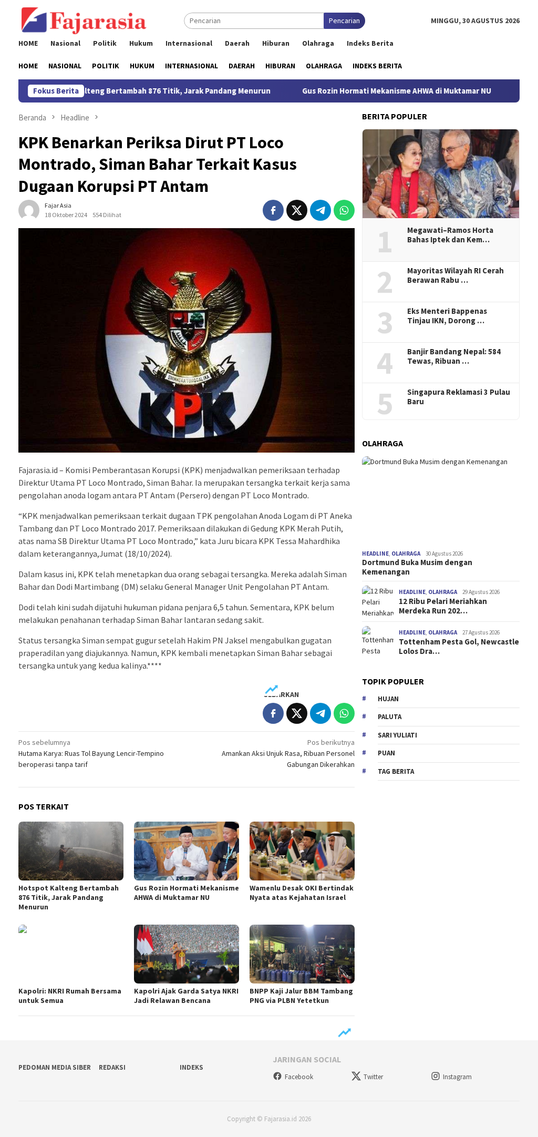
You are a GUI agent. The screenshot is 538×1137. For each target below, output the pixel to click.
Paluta (389, 716)
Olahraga (405, 553)
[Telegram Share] (320, 210)
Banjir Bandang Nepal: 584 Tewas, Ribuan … (454, 356)
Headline (375, 553)
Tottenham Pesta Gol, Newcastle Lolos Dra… (459, 646)
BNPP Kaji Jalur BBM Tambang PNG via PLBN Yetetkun (301, 995)
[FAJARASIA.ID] (84, 20)
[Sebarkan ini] (273, 210)
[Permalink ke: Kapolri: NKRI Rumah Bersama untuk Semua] (70, 954)
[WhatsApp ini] (344, 210)
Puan (386, 753)
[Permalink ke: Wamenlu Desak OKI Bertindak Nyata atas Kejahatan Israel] (302, 851)
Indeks (191, 1067)
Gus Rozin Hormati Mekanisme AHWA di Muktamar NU (366, 91)
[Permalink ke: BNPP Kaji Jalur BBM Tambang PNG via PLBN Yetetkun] (302, 954)
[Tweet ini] (296, 210)
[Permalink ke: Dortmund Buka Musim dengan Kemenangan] (441, 501)
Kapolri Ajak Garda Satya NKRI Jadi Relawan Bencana (186, 995)
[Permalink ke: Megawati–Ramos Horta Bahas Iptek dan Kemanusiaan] (441, 174)
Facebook (299, 1076)
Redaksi (112, 1067)
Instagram (457, 1076)
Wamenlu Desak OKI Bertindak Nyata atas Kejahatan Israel (302, 892)
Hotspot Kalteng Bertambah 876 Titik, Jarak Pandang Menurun (126, 91)
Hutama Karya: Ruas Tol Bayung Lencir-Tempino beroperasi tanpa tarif (91, 753)
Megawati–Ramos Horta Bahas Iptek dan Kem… (450, 235)
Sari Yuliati (397, 735)
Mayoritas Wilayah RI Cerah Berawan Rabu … (455, 275)
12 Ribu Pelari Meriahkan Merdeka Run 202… (443, 606)
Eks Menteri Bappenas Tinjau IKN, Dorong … (447, 315)
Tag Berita (396, 771)
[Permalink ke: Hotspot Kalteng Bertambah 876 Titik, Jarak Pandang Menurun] (70, 851)
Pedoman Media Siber (54, 1067)
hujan (388, 698)
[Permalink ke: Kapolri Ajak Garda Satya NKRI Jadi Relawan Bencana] (186, 954)
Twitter (373, 1076)
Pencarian (344, 20)
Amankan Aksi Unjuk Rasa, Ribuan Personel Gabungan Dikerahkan (288, 753)
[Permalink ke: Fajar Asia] (28, 209)
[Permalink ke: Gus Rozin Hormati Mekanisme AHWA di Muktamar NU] (186, 851)
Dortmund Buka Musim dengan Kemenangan (417, 567)
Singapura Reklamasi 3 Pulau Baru (458, 396)
